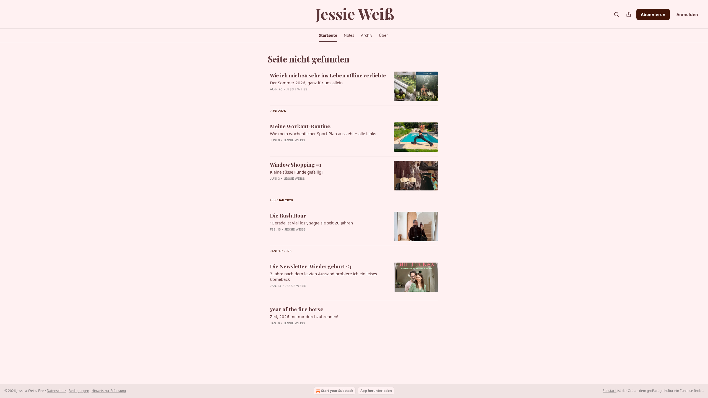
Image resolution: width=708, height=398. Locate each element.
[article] (354, 86)
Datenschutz (56, 390)
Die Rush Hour (288, 215)
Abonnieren (653, 14)
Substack (609, 390)
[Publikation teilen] (628, 14)
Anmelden (687, 14)
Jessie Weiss (296, 89)
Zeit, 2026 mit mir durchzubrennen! (304, 316)
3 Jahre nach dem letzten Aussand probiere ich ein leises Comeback (323, 276)
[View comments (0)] (313, 147)
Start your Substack (337, 390)
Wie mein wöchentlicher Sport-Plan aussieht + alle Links (323, 133)
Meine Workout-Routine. (301, 126)
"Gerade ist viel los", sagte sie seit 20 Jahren (311, 223)
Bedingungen (79, 390)
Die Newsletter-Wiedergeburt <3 (311, 266)
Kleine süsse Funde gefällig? (296, 172)
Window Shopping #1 (295, 164)
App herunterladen (376, 390)
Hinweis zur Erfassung (109, 390)
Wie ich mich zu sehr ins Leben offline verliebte (328, 75)
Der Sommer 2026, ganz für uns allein (306, 82)
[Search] (616, 14)
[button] (328, 35)
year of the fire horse (296, 309)
